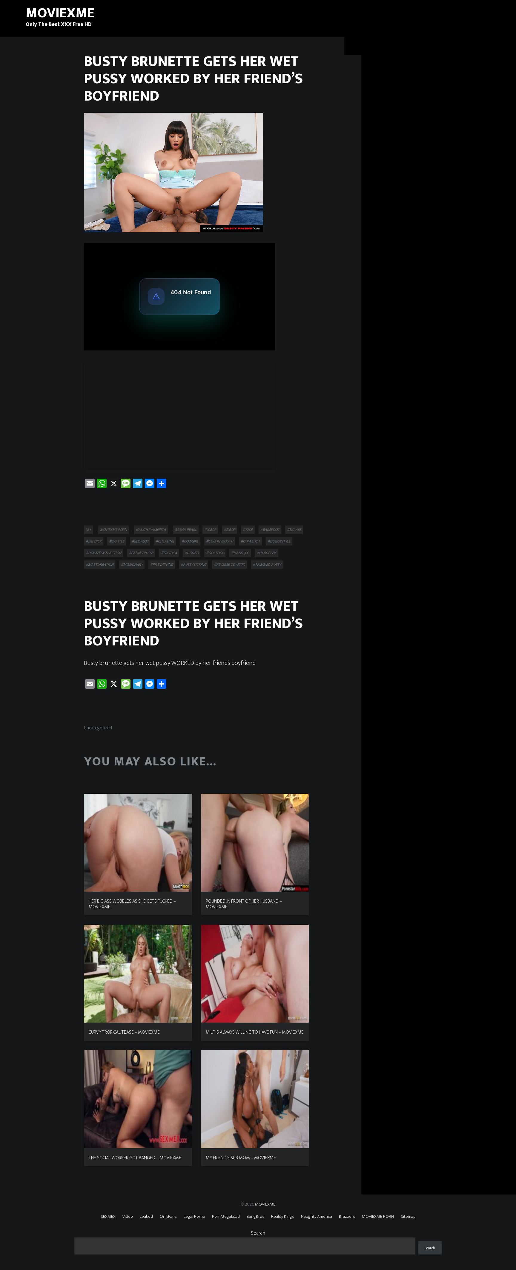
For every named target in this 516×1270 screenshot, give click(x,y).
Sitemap (408, 1216)
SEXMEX (108, 1216)
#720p (248, 529)
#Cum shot (250, 541)
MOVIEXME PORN (378, 1216)
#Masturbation (99, 564)
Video (127, 1216)
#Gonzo (192, 553)
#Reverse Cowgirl (229, 564)
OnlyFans (168, 1216)
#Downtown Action (103, 553)
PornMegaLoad (226, 1216)
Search (258, 1233)
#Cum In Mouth (219, 541)
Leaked (146, 1216)
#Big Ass (294, 529)
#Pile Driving (161, 564)
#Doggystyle (279, 541)
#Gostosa (215, 553)
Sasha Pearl (186, 529)
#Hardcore (267, 553)
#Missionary (132, 564)
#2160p (229, 529)
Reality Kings (282, 1216)
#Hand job (240, 553)
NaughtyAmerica (151, 529)
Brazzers (347, 1216)
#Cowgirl (190, 541)
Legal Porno (194, 1216)
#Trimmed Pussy (267, 564)
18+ (88, 529)
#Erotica (169, 553)
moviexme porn (113, 529)
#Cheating (165, 541)
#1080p (210, 529)
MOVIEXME (265, 1204)
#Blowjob (140, 541)
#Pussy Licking (193, 564)
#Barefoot (270, 529)
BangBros (255, 1216)
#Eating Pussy (141, 553)
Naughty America (316, 1216)
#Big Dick (94, 541)
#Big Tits (116, 541)
